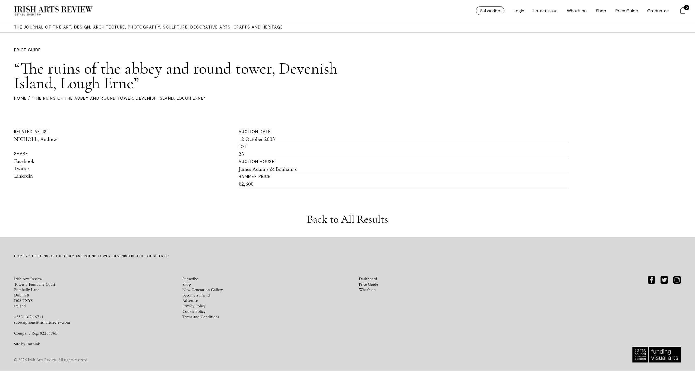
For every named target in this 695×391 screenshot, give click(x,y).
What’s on (577, 11)
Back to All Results (347, 219)
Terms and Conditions (200, 316)
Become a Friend (196, 295)
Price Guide (626, 11)
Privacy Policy (194, 306)
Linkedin (23, 176)
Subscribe (490, 11)
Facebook (24, 161)
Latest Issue (545, 11)
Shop (601, 11)
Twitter (21, 168)
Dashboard (368, 278)
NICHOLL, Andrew (35, 139)
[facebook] (651, 279)
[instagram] (677, 279)
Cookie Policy (194, 311)
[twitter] (664, 279)
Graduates (658, 11)
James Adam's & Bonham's (268, 169)
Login (519, 11)
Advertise (190, 300)
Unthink (33, 344)
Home (20, 98)
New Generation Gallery (202, 289)
